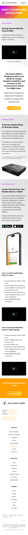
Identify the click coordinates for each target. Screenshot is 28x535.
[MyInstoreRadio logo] (9, 2)
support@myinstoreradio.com (9, 419)
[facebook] (25, 520)
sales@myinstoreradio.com (9, 417)
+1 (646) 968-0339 (12, 410)
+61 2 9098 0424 (13, 414)
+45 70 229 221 (10, 412)
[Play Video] (14, 52)
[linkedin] (22, 520)
